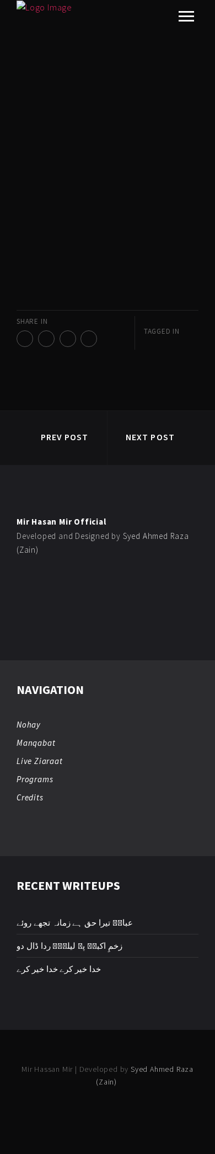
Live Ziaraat (40, 761)
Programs (35, 779)
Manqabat (36, 743)
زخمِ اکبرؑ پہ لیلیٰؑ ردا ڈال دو (69, 946)
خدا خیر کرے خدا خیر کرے (59, 969)
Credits (30, 797)
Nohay (29, 724)
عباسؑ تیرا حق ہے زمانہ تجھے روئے (75, 922)
